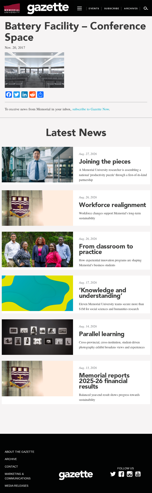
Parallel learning (101, 334)
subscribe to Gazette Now (90, 109)
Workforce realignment (112, 205)
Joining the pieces (104, 161)
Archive (11, 459)
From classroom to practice (106, 249)
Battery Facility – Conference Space (75, 31)
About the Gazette (19, 451)
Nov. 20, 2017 (15, 47)
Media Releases (16, 485)
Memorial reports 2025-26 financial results (104, 381)
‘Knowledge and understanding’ (102, 292)
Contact (11, 466)
